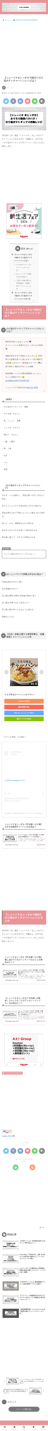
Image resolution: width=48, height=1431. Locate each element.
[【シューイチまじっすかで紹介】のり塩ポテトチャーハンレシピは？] (20, 101)
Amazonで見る (24, 701)
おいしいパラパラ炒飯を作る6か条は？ (23, 275)
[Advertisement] (24, 47)
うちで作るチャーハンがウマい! (19, 694)
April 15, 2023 (32, 387)
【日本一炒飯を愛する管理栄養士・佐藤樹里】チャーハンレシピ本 (23, 285)
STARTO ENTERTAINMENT (13, 1073)
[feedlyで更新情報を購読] (16, 1167)
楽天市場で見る (24, 707)
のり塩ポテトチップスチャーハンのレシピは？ (23, 267)
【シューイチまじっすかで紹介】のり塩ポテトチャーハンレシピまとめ (23, 296)
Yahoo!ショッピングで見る (24, 713)
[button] (43, 681)
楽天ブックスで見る (24, 719)
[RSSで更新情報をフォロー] (32, 1167)
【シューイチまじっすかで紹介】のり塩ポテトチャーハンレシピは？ (23, 258)
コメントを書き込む (24, 1409)
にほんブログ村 (8, 1136)
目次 (23, 248)
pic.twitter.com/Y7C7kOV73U (17, 381)
